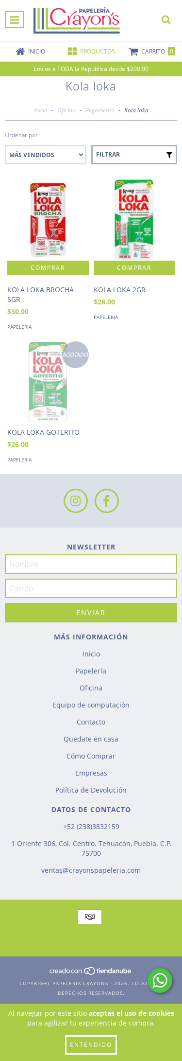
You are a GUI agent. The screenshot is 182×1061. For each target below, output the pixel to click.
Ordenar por (21, 135)
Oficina (66, 110)
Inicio (41, 110)
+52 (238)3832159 (91, 826)
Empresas (91, 773)
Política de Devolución (91, 790)
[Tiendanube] (91, 973)
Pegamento (100, 110)
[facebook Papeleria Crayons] (107, 501)
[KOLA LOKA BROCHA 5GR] (48, 220)
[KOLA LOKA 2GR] (134, 220)
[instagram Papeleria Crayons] (76, 501)
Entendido (91, 1045)
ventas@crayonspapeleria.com (91, 870)
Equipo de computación (91, 704)
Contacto (91, 721)
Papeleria (19, 326)
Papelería (91, 670)
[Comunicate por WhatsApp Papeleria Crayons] (160, 980)
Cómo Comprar (91, 755)
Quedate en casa (91, 738)
